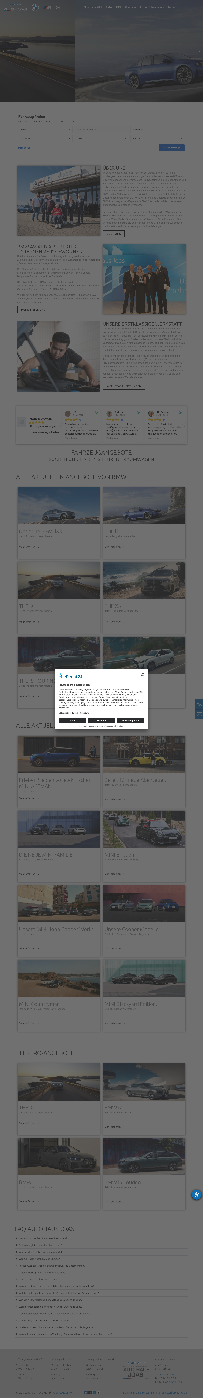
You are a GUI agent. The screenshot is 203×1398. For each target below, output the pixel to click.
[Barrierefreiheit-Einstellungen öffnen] (197, 1195)
